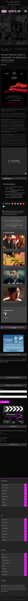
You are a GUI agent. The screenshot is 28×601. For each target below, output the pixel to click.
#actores (7, 360)
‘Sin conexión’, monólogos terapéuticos (10, 249)
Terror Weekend (3, 438)
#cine (10, 360)
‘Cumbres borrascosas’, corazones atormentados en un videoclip (14, 267)
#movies (6, 361)
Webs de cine (4, 574)
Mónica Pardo (13, 212)
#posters (24, 358)
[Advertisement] (14, 31)
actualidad (7, 211)
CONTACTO (16, 2)
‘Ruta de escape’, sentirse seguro (9, 285)
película (8, 214)
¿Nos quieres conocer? (15, 1)
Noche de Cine (20, 212)
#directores (2, 360)
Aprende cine (4, 519)
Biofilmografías (5, 485)
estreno (8, 212)
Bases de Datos (5, 522)
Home (2, 48)
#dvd (21, 360)
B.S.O (1, 432)
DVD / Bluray (4, 490)
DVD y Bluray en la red (6, 560)
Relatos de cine (5, 496)
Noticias (11, 48)
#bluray (24, 360)
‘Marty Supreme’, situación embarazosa (10, 302)
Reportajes (4, 499)
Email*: (1, 394)
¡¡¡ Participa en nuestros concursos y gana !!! (14, 328)
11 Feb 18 (3, 62)
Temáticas (2, 439)
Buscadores (4, 525)
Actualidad (6, 48)
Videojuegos (4, 505)
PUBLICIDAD (10, 2)
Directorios (4, 531)
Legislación (4, 540)
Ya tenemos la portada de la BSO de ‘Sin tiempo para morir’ (13, 430)
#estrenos (2, 361)
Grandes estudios (5, 563)
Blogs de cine (4, 557)
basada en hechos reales (15, 211)
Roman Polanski (13, 214)
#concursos (17, 360)
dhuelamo (8, 62)
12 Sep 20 (5, 433)
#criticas (13, 360)
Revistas (3, 566)
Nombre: (2, 389)
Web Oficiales (5, 571)
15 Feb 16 (5, 441)
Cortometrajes (5, 487)
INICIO (7, 1)
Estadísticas (4, 534)
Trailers (3, 502)
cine (6, 212)
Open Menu (25, 11)
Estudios (4, 537)
